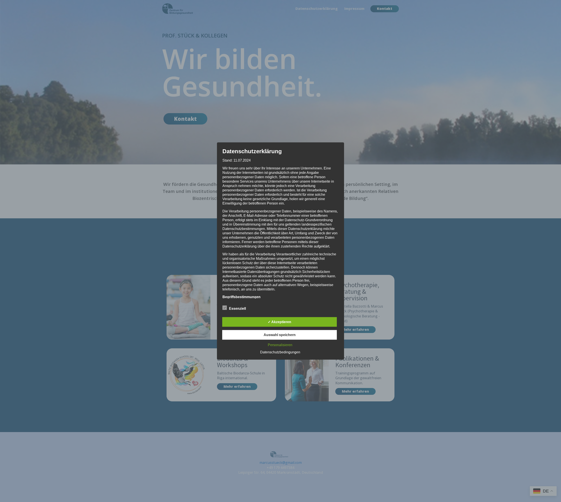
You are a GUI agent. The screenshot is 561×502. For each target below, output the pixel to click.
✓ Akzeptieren (279, 322)
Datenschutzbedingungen (280, 352)
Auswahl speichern (280, 335)
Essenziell (237, 308)
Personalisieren (280, 345)
